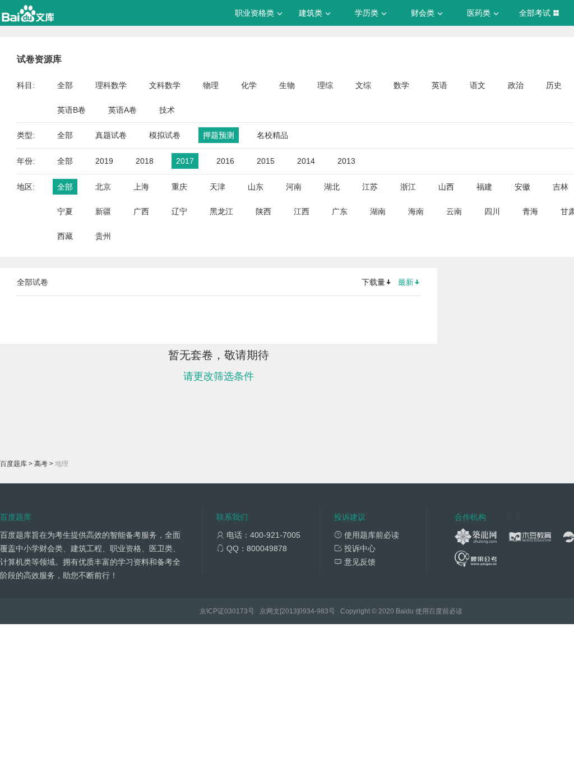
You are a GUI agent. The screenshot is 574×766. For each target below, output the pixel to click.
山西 (446, 186)
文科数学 (164, 85)
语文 (477, 85)
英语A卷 (122, 109)
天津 (217, 186)
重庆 (179, 186)
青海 (530, 211)
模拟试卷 (164, 135)
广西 (141, 211)
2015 (266, 160)
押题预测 (218, 135)
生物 (287, 85)
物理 (211, 85)
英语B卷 (71, 109)
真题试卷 (111, 135)
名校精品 (272, 135)
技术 (167, 109)
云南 (454, 211)
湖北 (332, 186)
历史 (554, 85)
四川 (492, 211)
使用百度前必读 (438, 611)
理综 (325, 85)
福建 (484, 186)
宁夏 (65, 211)
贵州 (103, 236)
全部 (65, 85)
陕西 (263, 211)
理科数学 (111, 85)
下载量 (373, 282)
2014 (306, 160)
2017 (185, 160)
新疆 (103, 211)
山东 (255, 186)
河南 (294, 186)
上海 (141, 186)
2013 (346, 160)
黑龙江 (221, 211)
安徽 (522, 186)
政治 (516, 85)
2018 (145, 160)
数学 (401, 85)
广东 (340, 211)
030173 (236, 611)
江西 (301, 211)
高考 (41, 464)
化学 (249, 85)
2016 (225, 160)
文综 (363, 85)
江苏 (370, 186)
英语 (439, 85)
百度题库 (13, 464)
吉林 (560, 186)
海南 (416, 211)
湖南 (378, 211)
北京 (103, 186)
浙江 (408, 186)
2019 (104, 160)
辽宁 (179, 211)
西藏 (65, 236)
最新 (406, 282)
